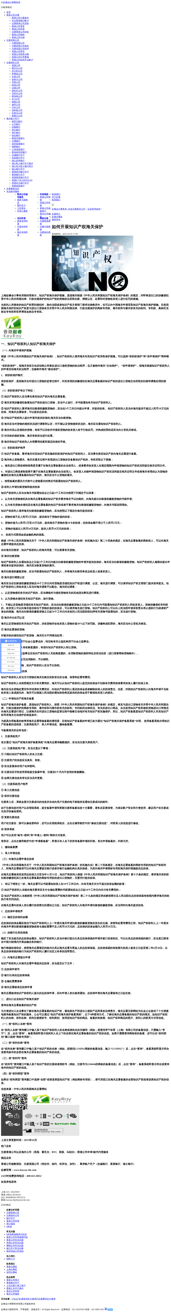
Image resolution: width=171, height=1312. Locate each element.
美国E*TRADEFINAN (22, 180)
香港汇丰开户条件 (15, 1288)
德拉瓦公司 (17, 90)
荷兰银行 (16, 130)
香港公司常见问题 (15, 1240)
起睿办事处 (57, 217)
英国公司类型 (18, 51)
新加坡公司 (17, 96)
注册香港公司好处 (20, 32)
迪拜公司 (16, 104)
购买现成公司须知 (15, 1251)
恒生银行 (16, 135)
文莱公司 (16, 76)
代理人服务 (22, 211)
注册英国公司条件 (20, 46)
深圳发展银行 (18, 144)
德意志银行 (17, 121)
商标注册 (44, 218)
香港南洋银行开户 (20, 172)
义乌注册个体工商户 (16, 1285)
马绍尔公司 (17, 93)
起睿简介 (56, 214)
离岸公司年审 (12, 1291)
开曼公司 (16, 82)
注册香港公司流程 (20, 23)
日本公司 (16, 107)
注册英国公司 (12, 40)
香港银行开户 (18, 174)
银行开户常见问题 (15, 1248)
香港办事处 (11, 1266)
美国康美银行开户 (20, 177)
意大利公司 (17, 71)
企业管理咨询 (94, 209)
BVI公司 (16, 99)
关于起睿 (56, 197)
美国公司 (16, 65)
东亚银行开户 (18, 158)
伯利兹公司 (17, 110)
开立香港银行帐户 (20, 20)
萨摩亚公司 (17, 74)
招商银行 (16, 146)
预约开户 (21, 205)
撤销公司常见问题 (15, 1245)
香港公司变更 (18, 26)
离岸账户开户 (12, 118)
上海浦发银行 (18, 149)
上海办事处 (11, 1269)
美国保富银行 (18, 186)
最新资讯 (56, 219)
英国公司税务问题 (20, 54)
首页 (8, 12)
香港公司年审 (18, 29)
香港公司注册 (12, 15)
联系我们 (56, 194)
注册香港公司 (12, 1212)
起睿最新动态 (12, 188)
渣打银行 (16, 132)
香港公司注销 (18, 37)
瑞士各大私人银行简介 (22, 166)
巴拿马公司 (17, 113)
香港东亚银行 (18, 138)
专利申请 (21, 218)
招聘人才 (10, 1259)
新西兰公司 (17, 116)
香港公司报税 (18, 34)
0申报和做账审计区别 (16, 1234)
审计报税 (10, 1224)
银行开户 (10, 1218)
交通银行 (16, 141)
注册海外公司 (12, 62)
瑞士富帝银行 (18, 160)
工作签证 (21, 208)
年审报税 (44, 194)
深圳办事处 (11, 1272)
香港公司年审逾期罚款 (17, 1237)
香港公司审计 (12, 1280)
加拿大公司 (17, 79)
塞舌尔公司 (17, 68)
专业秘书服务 (12, 191)
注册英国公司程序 (20, 48)
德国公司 (16, 102)
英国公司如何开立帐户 (22, 60)
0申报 (9, 1226)
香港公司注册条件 (20, 18)
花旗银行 (16, 127)
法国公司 (16, 88)
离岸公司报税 (12, 1294)
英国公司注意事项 (20, 57)
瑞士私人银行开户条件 (22, 163)
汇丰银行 (16, 124)
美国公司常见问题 (15, 1243)
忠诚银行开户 (18, 155)
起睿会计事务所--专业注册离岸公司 (68, 209)
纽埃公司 (16, 85)
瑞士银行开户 (18, 169)
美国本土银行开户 (20, 183)
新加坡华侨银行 (19, 152)
